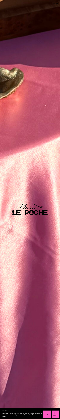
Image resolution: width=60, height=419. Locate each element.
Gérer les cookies (55, 414)
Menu (56, 3)
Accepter (47, 414)
